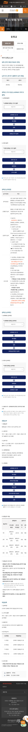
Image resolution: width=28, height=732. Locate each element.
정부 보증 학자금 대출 (8, 48)
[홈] (2, 29)
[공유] (26, 29)
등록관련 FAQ (20, 49)
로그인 (24, 6)
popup (6, 6)
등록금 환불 (20, 43)
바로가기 (13, 107)
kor (15, 6)
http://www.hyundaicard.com (18, 233)
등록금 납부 (8, 43)
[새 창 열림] (24, 725)
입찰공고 (5, 686)
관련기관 (5, 692)
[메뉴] (2, 10)
